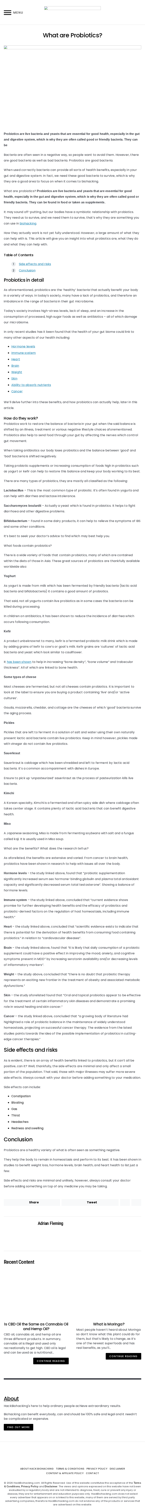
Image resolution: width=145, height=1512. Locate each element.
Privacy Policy (96, 1468)
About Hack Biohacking (37, 1468)
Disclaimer (117, 1468)
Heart (15, 359)
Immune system (23, 353)
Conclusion (27, 270)
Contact (92, 1473)
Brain (15, 366)
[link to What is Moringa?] (108, 1293)
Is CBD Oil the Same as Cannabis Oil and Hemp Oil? (36, 1326)
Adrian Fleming (50, 1223)
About (11, 1398)
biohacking (28, 223)
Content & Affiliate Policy (65, 1473)
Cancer (17, 391)
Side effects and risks (35, 264)
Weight (16, 372)
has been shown (19, 662)
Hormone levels (23, 346)
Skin (14, 378)
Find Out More (18, 1427)
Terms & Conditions (70, 1468)
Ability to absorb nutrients (31, 385)
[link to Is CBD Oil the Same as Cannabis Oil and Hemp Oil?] (36, 1293)
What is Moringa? (108, 1324)
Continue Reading (51, 1361)
